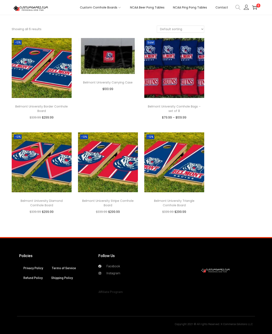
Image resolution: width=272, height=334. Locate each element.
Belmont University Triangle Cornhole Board (174, 203)
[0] (254, 7)
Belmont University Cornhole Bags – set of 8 (174, 108)
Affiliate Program (110, 292)
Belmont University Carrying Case (108, 82)
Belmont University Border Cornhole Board (41, 108)
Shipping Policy (62, 278)
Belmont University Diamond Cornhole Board (42, 203)
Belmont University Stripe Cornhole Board (108, 203)
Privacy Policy (33, 268)
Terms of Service (64, 268)
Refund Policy (33, 278)
